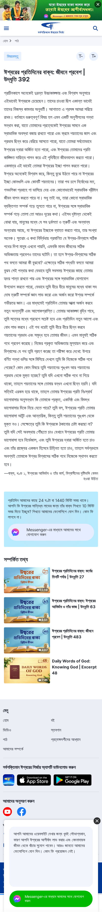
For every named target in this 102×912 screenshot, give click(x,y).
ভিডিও (7, 729)
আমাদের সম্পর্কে (13, 748)
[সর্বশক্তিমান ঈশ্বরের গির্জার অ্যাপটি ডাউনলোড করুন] (8, 779)
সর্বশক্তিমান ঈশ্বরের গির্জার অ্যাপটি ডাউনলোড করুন (39, 767)
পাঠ (17, 41)
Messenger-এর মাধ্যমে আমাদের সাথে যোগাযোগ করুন (54, 898)
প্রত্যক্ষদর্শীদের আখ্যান (65, 739)
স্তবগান (56, 729)
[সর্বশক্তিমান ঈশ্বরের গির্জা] (51, 28)
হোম (5, 41)
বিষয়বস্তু (12, 56)
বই (52, 720)
